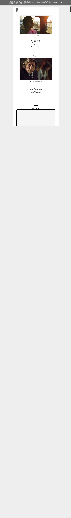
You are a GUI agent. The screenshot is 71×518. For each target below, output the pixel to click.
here (45, 102)
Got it (60, 2)
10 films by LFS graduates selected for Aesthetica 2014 (36, 10)
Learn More (55, 2)
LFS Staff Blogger (41, 103)
